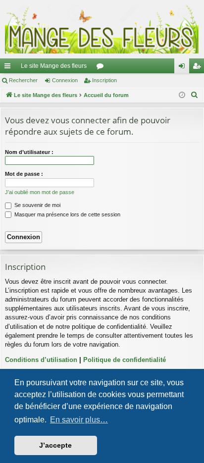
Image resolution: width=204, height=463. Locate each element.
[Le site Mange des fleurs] (102, 29)
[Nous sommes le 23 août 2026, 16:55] (182, 95)
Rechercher (23, 80)
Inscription (104, 80)
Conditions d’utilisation (41, 359)
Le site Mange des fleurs (54, 65)
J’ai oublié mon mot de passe (39, 192)
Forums (102, 67)
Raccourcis (9, 67)
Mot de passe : (24, 174)
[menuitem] (194, 95)
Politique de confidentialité (124, 359)
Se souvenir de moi (36, 205)
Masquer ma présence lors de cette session (66, 214)
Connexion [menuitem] (183, 67)
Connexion (65, 80)
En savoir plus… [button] (79, 419)
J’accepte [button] (55, 445)
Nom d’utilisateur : (29, 152)
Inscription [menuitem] (198, 67)
